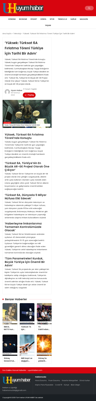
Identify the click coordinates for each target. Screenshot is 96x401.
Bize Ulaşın (75, 385)
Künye (66, 385)
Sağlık (73, 19)
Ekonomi (23, 19)
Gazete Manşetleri (70, 380)
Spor (52, 19)
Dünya (43, 19)
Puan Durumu (54, 380)
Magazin (84, 19)
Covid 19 (58, 385)
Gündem (12, 19)
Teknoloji (62, 19)
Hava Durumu (41, 380)
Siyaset (33, 19)
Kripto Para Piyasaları (44, 385)
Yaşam (48, 25)
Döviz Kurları (85, 380)
